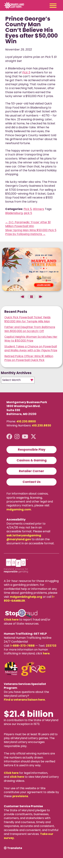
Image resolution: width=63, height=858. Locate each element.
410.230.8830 (41, 425)
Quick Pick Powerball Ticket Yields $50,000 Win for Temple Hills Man (27, 319)
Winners (38, 209)
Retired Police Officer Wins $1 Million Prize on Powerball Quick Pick (28, 358)
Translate (14, 848)
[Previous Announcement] (22, 296)
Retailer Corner (31, 471)
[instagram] (17, 437)
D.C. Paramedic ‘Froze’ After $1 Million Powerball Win (28, 224)
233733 (51, 646)
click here (17, 777)
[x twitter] (33, 437)
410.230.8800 (26, 421)
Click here (11, 620)
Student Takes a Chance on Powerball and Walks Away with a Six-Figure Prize (30, 348)
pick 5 (28, 213)
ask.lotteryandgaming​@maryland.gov (23, 537)
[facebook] (9, 437)
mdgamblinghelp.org (26, 597)
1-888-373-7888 (22, 646)
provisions (20, 796)
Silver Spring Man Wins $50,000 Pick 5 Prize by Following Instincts (30, 232)
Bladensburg (14, 213)
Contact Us (32, 482)
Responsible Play (31, 449)
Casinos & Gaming (32, 460)
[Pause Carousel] (31, 296)
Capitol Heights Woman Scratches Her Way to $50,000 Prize (30, 339)
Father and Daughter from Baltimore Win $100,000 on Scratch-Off (29, 329)
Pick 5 (28, 209)
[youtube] (25, 437)
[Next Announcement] (40, 296)
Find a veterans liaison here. (25, 700)
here (46, 653)
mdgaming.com (18, 509)
